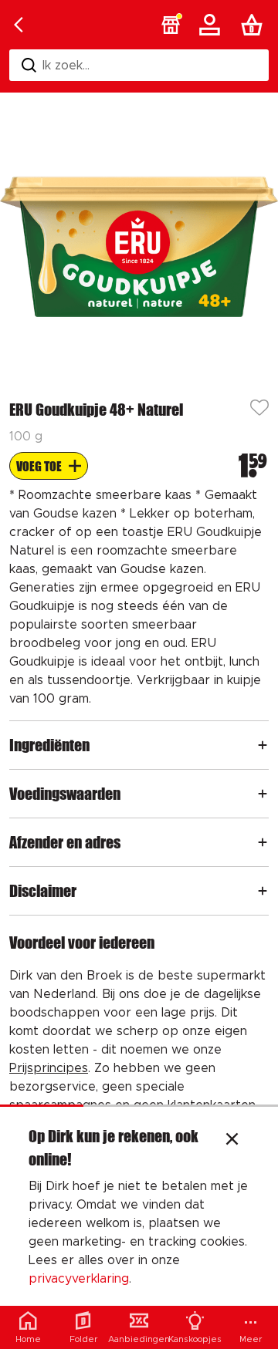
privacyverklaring (79, 1279)
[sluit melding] (232, 1141)
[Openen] (262, 745)
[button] (170, 24)
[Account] (212, 24)
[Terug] (18, 24)
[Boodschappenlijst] (255, 24)
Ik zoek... (66, 65)
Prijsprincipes (48, 1068)
